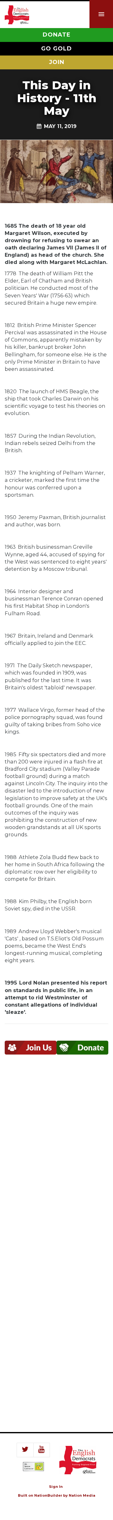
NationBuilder (48, 1495)
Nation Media (82, 1495)
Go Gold (56, 48)
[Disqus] (56, 1157)
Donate (57, 34)
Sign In (56, 1486)
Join (56, 62)
